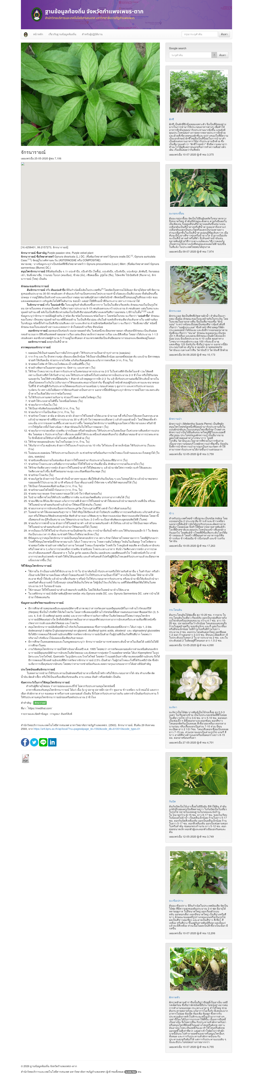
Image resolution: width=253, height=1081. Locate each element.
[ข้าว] (198, 487)
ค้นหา (224, 34)
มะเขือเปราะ (176, 900)
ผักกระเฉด (175, 311)
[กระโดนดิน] (198, 581)
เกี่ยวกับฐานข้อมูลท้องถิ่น (62, 34)
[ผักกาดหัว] (198, 969)
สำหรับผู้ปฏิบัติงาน (92, 34)
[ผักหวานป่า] (198, 390)
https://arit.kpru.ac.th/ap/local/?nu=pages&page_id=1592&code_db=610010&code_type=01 (87, 729)
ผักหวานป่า (175, 418)
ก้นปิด (172, 801)
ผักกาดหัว (174, 997)
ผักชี (171, 119)
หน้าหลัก (38, 34)
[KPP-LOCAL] (25, 34)
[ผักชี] (198, 91)
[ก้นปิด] (198, 776)
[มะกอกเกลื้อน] (198, 188)
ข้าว (171, 513)
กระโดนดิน (175, 609)
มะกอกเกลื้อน (176, 213)
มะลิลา (173, 707)
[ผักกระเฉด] (198, 285)
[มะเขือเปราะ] (198, 872)
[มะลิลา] (198, 680)
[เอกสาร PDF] (25, 758)
